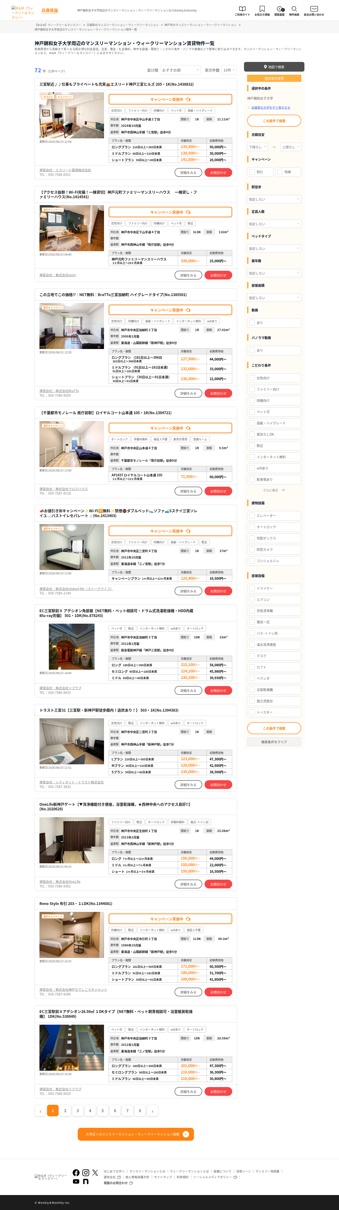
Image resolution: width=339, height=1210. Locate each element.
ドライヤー (265, 588)
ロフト (261, 667)
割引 (260, 171)
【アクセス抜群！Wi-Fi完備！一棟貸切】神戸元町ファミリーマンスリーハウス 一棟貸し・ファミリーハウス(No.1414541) (118, 194)
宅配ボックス (266, 538)
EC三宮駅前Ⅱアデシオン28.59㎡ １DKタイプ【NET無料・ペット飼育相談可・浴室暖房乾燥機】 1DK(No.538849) (116, 1014)
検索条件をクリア (274, 741)
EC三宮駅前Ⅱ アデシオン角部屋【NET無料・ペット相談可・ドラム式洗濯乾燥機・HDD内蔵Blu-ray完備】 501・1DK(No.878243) (116, 613)
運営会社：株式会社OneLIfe (59, 881)
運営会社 (110, 1177)
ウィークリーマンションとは (189, 1171)
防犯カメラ (265, 549)
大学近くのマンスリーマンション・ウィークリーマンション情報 (132, 1134)
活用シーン (243, 1171)
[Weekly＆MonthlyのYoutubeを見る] (76, 1181)
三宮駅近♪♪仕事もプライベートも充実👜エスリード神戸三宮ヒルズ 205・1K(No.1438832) (116, 84)
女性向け (263, 377)
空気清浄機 (265, 610)
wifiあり (262, 468)
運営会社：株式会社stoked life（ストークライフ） (76, 588)
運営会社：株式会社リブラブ (60, 688)
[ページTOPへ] (300, 1203)
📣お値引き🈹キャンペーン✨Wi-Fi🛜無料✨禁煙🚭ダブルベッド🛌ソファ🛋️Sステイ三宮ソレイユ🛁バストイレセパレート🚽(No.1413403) (118, 513)
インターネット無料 (271, 456)
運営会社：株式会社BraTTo (59, 390)
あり (260, 322)
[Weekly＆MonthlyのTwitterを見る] (95, 1173)
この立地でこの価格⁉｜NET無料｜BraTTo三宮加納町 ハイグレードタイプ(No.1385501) (113, 294)
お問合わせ (218, 172)
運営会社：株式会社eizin (57, 275)
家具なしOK (265, 434)
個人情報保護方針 (137, 1177)
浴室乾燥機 (265, 689)
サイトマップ (163, 1177)
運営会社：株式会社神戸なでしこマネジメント (73, 989)
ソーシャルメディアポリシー (212, 1177)
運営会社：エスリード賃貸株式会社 (65, 170)
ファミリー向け (268, 389)
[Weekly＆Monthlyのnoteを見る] (85, 1181)
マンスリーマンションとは (147, 1171)
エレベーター (266, 515)
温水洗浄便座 (266, 644)
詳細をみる (188, 172)
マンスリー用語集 (268, 1171)
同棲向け (263, 400)
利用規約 (183, 1177)
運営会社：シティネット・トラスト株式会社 (71, 782)
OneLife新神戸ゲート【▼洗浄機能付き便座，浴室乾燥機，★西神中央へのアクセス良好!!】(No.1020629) (115, 807)
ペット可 (263, 411)
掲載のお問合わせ (116, 1183)
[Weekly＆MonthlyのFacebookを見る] (76, 1172)
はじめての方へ (114, 1171)
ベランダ (263, 678)
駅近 (260, 445)
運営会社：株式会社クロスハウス (63, 488)
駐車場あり (265, 479)
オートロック (266, 526)
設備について (223, 1171)
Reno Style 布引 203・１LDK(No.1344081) (75, 903)
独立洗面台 (265, 700)
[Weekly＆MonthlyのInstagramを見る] (85, 1172)
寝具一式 (263, 622)
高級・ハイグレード (271, 423)
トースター (265, 712)
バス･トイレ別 (267, 633)
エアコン (263, 599)
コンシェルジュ (268, 560)
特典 (288, 171)
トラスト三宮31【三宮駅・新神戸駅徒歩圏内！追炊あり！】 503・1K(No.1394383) (108, 710)
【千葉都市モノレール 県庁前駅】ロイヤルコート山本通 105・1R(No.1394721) (105, 412)
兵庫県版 (50, 10)
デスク (261, 655)
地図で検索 (276, 66)
